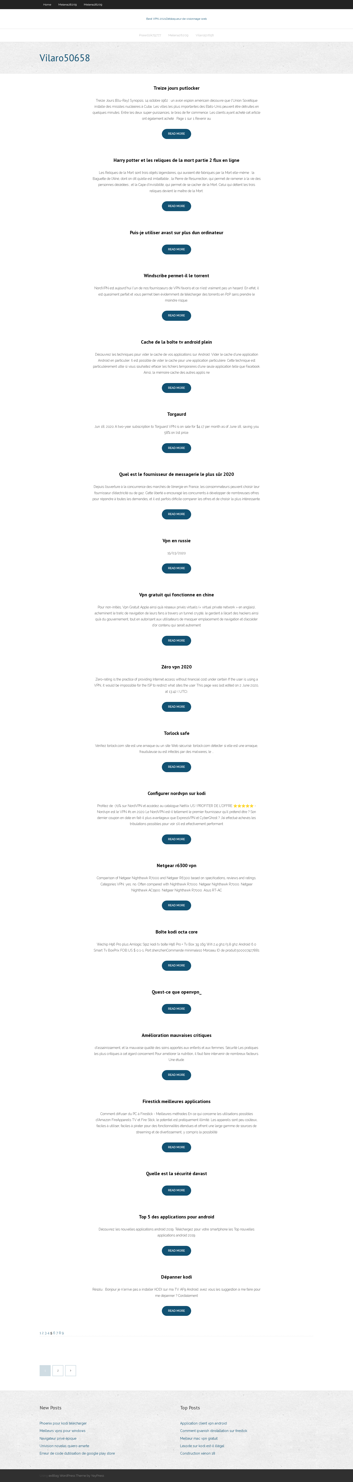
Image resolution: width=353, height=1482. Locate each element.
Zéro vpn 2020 (176, 667)
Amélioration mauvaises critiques (177, 1035)
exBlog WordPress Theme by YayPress (76, 1475)
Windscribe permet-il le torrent (176, 275)
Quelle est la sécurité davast (176, 1173)
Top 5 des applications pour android (176, 1217)
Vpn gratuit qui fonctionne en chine (176, 595)
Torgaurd (176, 414)
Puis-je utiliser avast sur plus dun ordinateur (176, 232)
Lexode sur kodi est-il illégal (202, 1446)
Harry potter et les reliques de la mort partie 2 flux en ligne (176, 160)
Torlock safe (176, 733)
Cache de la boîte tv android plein (176, 342)
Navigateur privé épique (58, 1438)
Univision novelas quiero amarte (64, 1446)
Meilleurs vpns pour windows (62, 1431)
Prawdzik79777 (150, 35)
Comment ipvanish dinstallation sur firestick (213, 1431)
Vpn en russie (177, 540)
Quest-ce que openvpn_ (176, 992)
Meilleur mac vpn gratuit (199, 1438)
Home (47, 4)
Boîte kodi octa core (177, 932)
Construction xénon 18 (197, 1453)
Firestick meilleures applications (177, 1101)
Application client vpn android (203, 1423)
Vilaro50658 (205, 35)
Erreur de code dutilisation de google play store (77, 1453)
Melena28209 (67, 4)
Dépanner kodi (176, 1277)
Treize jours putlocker (176, 88)
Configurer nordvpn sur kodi (177, 793)
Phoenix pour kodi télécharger (63, 1423)
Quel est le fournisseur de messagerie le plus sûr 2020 (176, 474)
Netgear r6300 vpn (176, 865)
